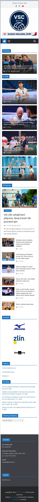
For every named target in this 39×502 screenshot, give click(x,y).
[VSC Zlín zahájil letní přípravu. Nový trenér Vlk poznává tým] (19, 198)
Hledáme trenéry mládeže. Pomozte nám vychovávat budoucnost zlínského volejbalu (24, 243)
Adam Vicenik (28, 71)
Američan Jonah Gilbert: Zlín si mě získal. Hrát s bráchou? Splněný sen (18, 149)
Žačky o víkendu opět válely (24, 304)
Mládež (18, 62)
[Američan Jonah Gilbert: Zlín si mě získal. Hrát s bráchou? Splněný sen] (19, 143)
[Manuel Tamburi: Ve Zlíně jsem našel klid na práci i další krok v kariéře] (19, 92)
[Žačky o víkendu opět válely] (8, 305)
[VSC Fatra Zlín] (4, 41)
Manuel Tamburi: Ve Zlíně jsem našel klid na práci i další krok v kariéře (19, 98)
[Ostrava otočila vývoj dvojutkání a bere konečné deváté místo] (19, 168)
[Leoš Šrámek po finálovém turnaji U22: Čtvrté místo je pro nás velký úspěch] (8, 257)
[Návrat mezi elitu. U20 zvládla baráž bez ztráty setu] (8, 281)
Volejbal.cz (5, 376)
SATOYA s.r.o (6, 480)
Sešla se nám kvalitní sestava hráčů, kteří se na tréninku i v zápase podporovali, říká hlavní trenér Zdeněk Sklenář (19, 122)
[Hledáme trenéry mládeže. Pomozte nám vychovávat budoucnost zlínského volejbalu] (8, 244)
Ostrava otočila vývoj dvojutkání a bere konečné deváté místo (17, 174)
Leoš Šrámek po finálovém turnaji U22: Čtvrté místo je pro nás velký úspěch (24, 256)
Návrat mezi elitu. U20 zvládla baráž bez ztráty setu (25, 280)
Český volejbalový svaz (9, 368)
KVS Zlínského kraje (8, 372)
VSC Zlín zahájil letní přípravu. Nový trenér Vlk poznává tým (17, 218)
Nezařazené (8, 210)
